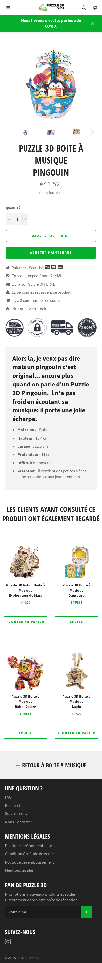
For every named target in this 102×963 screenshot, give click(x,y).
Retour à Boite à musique (53, 765)
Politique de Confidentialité (28, 845)
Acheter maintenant (51, 252)
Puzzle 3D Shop (28, 958)
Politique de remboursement (29, 862)
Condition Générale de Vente (29, 853)
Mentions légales (19, 870)
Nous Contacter (18, 822)
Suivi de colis (16, 813)
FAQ (8, 797)
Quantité (13, 208)
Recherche (14, 805)
